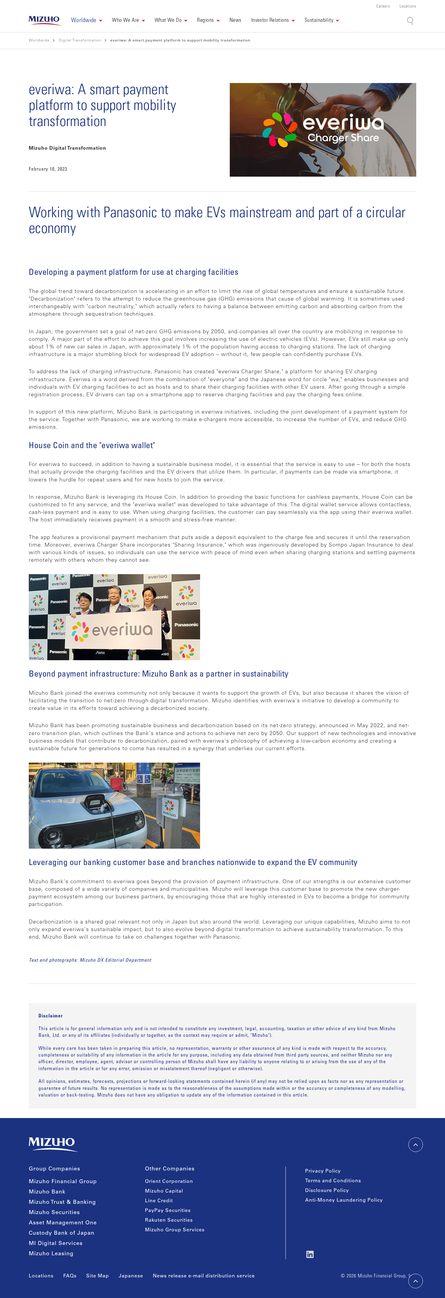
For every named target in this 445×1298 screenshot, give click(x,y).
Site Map (97, 1276)
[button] (86, 21)
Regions (205, 20)
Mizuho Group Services (175, 1230)
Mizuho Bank (47, 1192)
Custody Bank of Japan (61, 1233)
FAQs (70, 1276)
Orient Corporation (169, 1181)
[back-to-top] (415, 1281)
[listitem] (80, 40)
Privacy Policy (323, 1171)
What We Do (168, 20)
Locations (408, 7)
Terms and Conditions (333, 1181)
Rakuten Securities (169, 1220)
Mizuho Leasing (51, 1254)
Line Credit (159, 1201)
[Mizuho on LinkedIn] (310, 1254)
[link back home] (53, 1144)
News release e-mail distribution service (204, 1276)
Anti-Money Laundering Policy (344, 1200)
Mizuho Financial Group (63, 1182)
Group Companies (54, 1169)
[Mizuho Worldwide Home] (45, 21)
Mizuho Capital (164, 1191)
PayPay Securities (168, 1210)
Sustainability (319, 20)
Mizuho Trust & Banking (62, 1202)
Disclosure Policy (327, 1190)
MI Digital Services (56, 1243)
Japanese (131, 1276)
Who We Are (125, 20)
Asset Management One (63, 1223)
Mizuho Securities (54, 1213)
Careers (383, 7)
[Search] (410, 21)
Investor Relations (270, 20)
